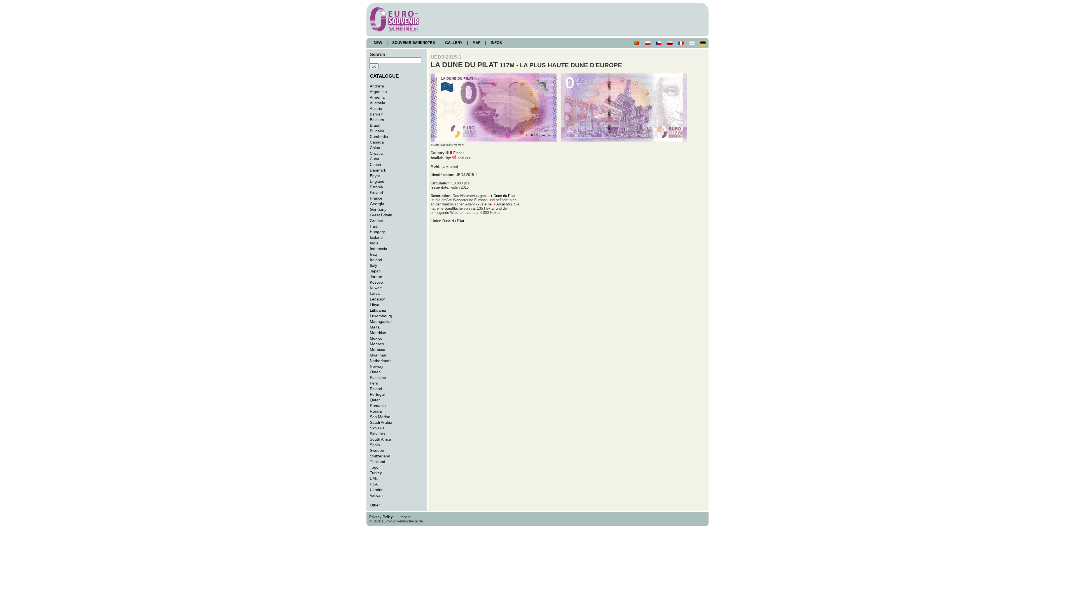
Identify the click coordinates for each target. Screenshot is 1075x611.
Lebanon (377, 299)
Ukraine (377, 489)
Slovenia (377, 433)
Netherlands (380, 360)
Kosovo (376, 282)
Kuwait (376, 288)
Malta (375, 327)
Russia (376, 411)
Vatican (376, 495)
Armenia (377, 97)
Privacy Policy (382, 517)
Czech (375, 164)
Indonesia (378, 248)
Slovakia (377, 428)
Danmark (378, 170)
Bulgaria (377, 131)
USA (374, 484)
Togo (374, 467)
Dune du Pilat (504, 196)
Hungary (377, 232)
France (376, 198)
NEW (378, 43)
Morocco (377, 349)
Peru (374, 383)
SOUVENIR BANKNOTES (414, 43)
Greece (376, 220)
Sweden (377, 450)
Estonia (376, 187)
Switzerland (380, 456)
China (375, 147)
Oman (375, 372)
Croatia (376, 153)
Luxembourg (381, 316)
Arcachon (504, 204)
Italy (373, 265)
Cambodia (379, 136)
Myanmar (378, 355)
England (377, 181)
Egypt (375, 175)
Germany (378, 209)
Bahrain (377, 114)
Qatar (375, 400)
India (374, 243)
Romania (378, 405)
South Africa (380, 439)
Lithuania (378, 310)
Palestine (378, 377)
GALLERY (454, 43)
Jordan (376, 276)
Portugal (377, 394)
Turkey (376, 473)
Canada (377, 142)
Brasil (375, 125)
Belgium (377, 119)
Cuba (374, 159)
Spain (375, 445)
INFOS (496, 43)
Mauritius (378, 332)
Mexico (376, 338)
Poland (376, 388)
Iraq (373, 254)
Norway (376, 366)
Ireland (376, 260)
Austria (376, 108)
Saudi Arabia (381, 422)
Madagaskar (381, 321)
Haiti (374, 226)
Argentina (378, 91)
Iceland (376, 237)
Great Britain (381, 215)
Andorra (377, 86)
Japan (375, 271)
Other (375, 505)
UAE (374, 478)
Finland (376, 192)
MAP (476, 43)
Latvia (375, 293)
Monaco (377, 344)
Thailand (377, 461)
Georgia (377, 204)
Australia (377, 103)
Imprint (406, 517)
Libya (374, 304)
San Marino (380, 417)
